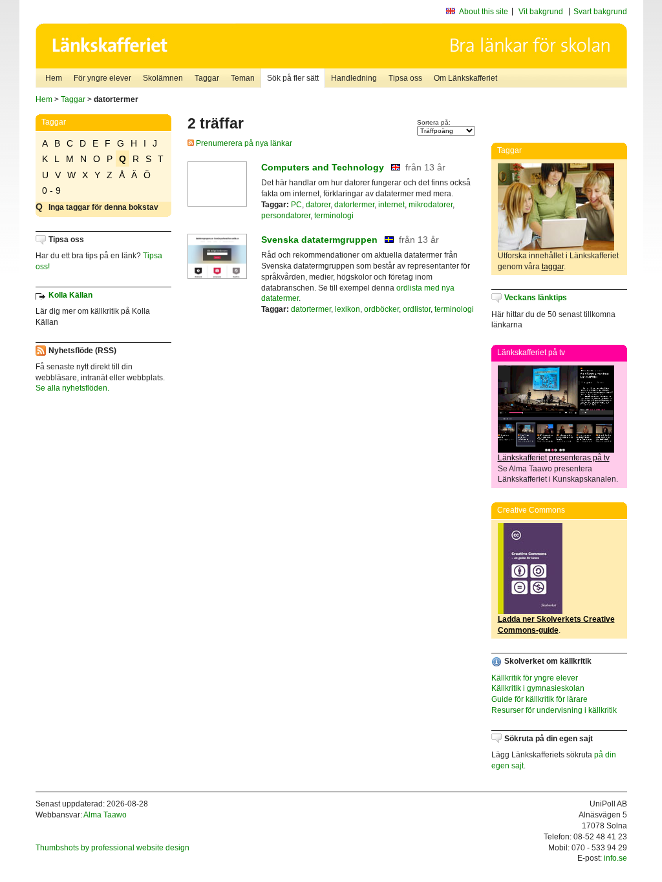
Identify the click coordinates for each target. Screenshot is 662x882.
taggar (553, 266)
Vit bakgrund (540, 11)
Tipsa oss (405, 78)
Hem (53, 78)
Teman (243, 78)
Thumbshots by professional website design (112, 847)
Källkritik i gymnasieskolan (537, 688)
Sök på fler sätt (293, 78)
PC (296, 204)
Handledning (354, 78)
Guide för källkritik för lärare (539, 699)
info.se (615, 858)
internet (391, 204)
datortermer (354, 204)
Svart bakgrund (600, 11)
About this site (483, 11)
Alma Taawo (105, 814)
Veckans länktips (535, 297)
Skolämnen (163, 78)
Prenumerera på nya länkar (243, 143)
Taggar (207, 78)
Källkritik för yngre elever (534, 677)
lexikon (347, 309)
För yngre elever (102, 78)
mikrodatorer (431, 204)
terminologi (334, 215)
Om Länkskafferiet (465, 78)
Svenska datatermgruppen (319, 239)
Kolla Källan (70, 295)
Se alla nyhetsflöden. (72, 388)
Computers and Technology (322, 167)
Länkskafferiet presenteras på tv (554, 457)
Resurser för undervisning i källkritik (554, 710)
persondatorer (285, 215)
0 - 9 (51, 190)
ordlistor (417, 309)
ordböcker (381, 309)
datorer (318, 204)
